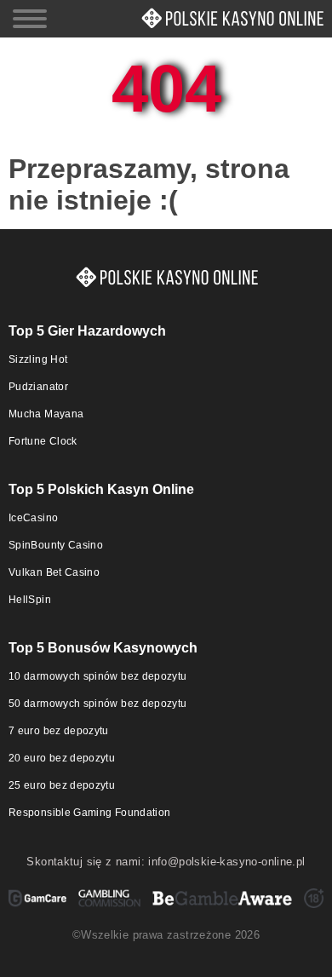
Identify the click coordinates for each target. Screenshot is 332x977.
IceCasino (33, 518)
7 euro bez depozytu (59, 731)
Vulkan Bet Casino (54, 572)
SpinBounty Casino (56, 545)
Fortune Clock (43, 441)
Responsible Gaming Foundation (89, 813)
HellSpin (30, 600)
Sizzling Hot (38, 359)
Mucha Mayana (46, 414)
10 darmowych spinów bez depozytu (98, 676)
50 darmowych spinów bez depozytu (98, 704)
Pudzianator (38, 387)
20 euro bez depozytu (62, 758)
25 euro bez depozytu (62, 785)
